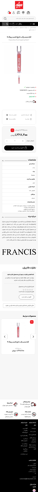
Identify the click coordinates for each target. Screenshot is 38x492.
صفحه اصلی (33, 28)
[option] (19, 337)
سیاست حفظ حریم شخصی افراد (32, 447)
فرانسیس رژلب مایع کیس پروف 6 (19, 342)
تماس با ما (33, 432)
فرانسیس (29, 93)
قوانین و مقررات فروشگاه (24, 430)
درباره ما (34, 428)
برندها (4, 24)
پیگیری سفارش (25, 450)
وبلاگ (10, 24)
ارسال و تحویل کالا (24, 440)
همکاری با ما (32, 435)
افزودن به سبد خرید (17, 148)
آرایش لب (10, 28)
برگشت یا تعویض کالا (24, 445)
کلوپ (16, 24)
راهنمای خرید (23, 436)
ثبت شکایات (23, 454)
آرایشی (15, 28)
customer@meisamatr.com (28, 479)
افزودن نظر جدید (26, 297)
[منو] (33, 24)
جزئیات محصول (23, 28)
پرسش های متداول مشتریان (33, 440)
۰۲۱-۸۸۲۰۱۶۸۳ (32, 466)
